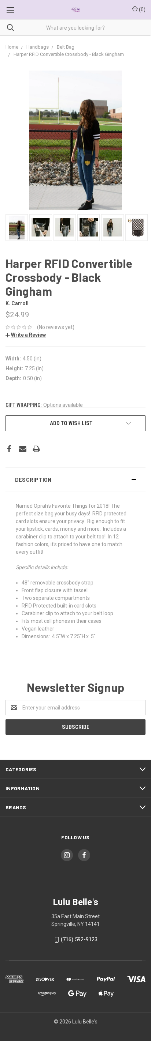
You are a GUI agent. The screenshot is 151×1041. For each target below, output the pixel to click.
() (142, 9)
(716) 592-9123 (79, 939)
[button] (75, 479)
